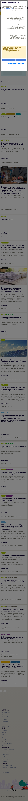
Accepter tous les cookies (9, 60)
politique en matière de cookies (8, 8)
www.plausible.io (4, 43)
